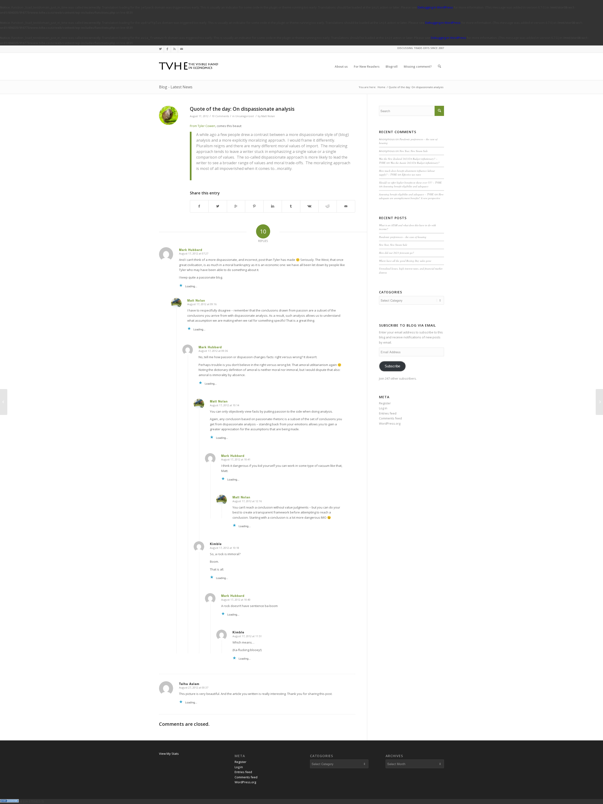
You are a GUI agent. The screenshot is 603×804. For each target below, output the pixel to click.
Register (385, 403)
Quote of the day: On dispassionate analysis (242, 109)
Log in (383, 408)
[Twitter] (160, 49)
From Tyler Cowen (202, 126)
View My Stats (169, 753)
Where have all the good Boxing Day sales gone (405, 261)
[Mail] (181, 49)
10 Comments (220, 116)
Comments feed (390, 418)
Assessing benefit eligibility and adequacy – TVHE (406, 194)
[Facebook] (167, 49)
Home (381, 87)
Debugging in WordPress (435, 7)
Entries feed (387, 413)
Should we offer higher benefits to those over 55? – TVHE (410, 182)
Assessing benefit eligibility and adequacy (405, 186)
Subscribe (392, 366)
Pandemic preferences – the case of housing (402, 237)
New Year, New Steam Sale (413, 151)
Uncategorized (244, 116)
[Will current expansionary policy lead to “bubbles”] (3, 402)
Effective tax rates (411, 174)
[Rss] (174, 49)
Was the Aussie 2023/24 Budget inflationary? (415, 162)
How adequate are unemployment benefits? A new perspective (411, 196)
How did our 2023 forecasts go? (396, 252)
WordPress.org (389, 423)
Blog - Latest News (175, 87)
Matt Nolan (268, 116)
